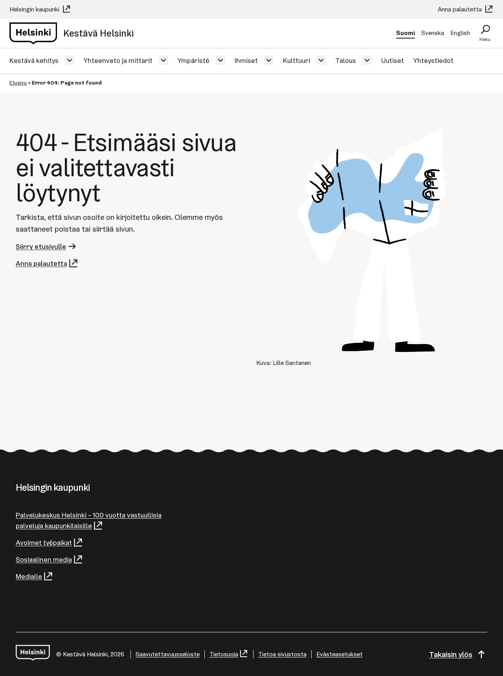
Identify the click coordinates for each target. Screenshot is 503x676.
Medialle (29, 576)
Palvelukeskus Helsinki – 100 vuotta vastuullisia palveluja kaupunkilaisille (89, 520)
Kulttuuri (296, 60)
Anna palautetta (460, 9)
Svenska (432, 33)
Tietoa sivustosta (282, 654)
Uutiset (392, 60)
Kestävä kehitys (34, 60)
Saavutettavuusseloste (168, 654)
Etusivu (18, 82)
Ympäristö (193, 60)
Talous (345, 60)
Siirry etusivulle (41, 246)
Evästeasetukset (339, 654)
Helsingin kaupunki (35, 9)
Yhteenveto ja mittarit (118, 60)
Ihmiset (246, 60)
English (460, 33)
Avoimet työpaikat (44, 542)
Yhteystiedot (433, 60)
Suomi (405, 33)
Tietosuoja (223, 654)
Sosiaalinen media (44, 559)
